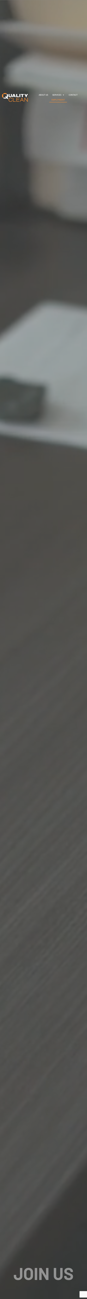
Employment (58, 100)
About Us (43, 95)
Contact (73, 95)
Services (56, 95)
